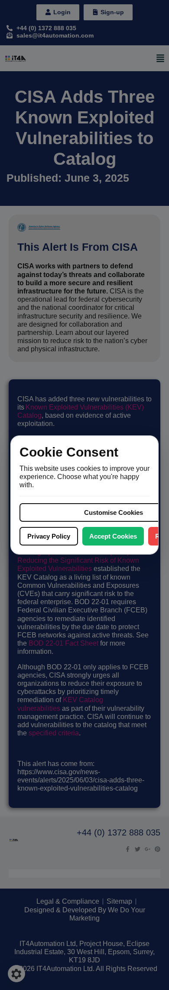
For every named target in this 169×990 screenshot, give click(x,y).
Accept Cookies (113, 536)
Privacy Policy (48, 536)
